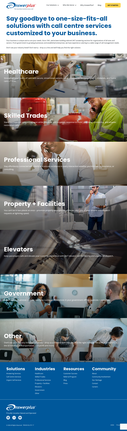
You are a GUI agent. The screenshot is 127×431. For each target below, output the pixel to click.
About (94, 373)
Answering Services (13, 373)
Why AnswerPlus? (87, 5)
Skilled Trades (25, 116)
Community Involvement (101, 377)
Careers (95, 387)
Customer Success (70, 373)
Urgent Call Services (13, 380)
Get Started (113, 5)
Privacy (118, 425)
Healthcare (21, 72)
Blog (99, 5)
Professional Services (37, 160)
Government (23, 294)
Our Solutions (51, 5)
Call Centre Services (13, 377)
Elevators (18, 250)
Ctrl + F (32, 425)
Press (66, 383)
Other (13, 336)
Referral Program (70, 377)
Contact (95, 383)
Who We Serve (68, 5)
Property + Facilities (34, 204)
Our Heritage (97, 380)
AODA (112, 425)
